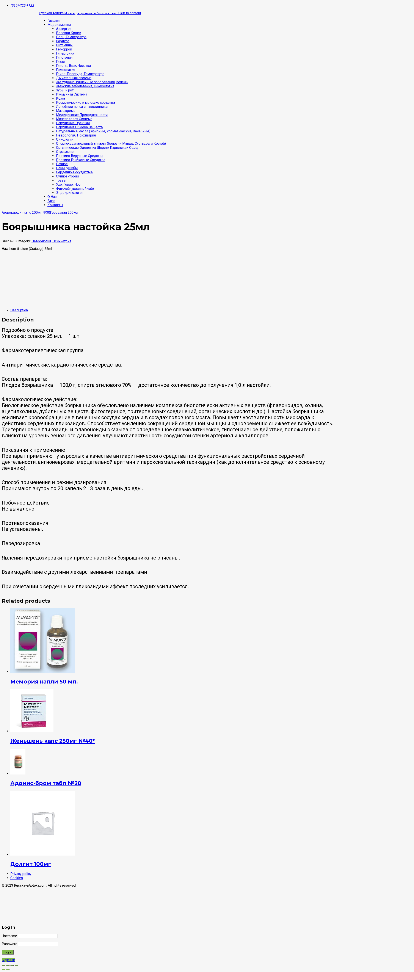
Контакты (55, 205)
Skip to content (129, 13)
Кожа (60, 98)
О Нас (51, 197)
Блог (51, 201)
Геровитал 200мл (64, 212)
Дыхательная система (73, 78)
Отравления (65, 152)
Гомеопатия (65, 70)
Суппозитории (67, 176)
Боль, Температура (71, 37)
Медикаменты (59, 25)
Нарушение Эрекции (73, 123)
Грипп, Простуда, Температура (80, 74)
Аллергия (63, 29)
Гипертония (65, 53)
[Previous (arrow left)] (3, 969)
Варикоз (62, 41)
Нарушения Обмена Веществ (79, 127)
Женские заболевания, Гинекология (85, 86)
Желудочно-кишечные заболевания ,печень (92, 82)
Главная (53, 21)
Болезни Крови (68, 33)
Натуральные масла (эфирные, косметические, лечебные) (103, 131)
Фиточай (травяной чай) (75, 189)
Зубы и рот (65, 90)
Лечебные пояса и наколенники (82, 107)
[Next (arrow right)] (7, 969)
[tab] (211, 310)
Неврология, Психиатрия (76, 135)
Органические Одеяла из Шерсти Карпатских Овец (97, 148)
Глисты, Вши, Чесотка (73, 66)
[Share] (7, 965)
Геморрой (64, 49)
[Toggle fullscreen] (12, 965)
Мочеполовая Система (74, 119)
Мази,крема (65, 111)
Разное (62, 164)
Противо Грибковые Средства (80, 160)
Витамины (64, 45)
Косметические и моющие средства (85, 102)
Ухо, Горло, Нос (68, 184)
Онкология (64, 139)
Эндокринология (69, 193)
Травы (61, 180)
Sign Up (8, 960)
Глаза (60, 62)
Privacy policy (20, 874)
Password (9, 944)
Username (9, 936)
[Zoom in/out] (16, 965)
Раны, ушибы (67, 168)
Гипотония (64, 57)
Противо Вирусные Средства (79, 156)
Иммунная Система (71, 94)
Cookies (16, 878)
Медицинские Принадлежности (82, 115)
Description (19, 310)
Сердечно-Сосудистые (74, 172)
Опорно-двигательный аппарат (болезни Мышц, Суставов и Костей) (111, 143)
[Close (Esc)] (3, 965)
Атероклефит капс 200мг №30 (26, 212)
